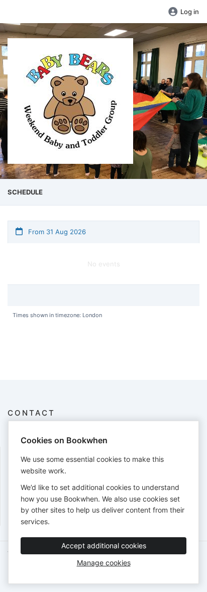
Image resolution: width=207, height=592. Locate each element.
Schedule (25, 192)
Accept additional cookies (103, 545)
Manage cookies (104, 562)
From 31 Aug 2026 (56, 232)
